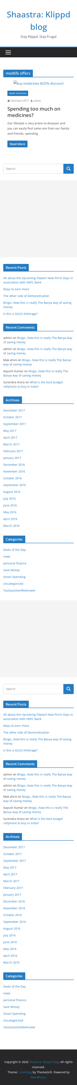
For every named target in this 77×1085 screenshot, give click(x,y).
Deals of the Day (14, 550)
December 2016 (14, 465)
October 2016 (12, 478)
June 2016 (10, 505)
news (6, 556)
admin (37, 100)
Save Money (11, 570)
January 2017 (12, 458)
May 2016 (9, 512)
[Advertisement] (38, 218)
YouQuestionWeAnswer (19, 590)
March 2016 (11, 526)
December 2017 (14, 410)
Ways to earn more (16, 289)
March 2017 (11, 444)
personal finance (14, 563)
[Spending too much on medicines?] (38, 84)
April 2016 (10, 519)
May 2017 (9, 431)
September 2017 (14, 424)
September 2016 (14, 485)
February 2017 (13, 451)
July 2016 (9, 498)
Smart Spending (17, 93)
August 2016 (11, 492)
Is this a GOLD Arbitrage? (20, 314)
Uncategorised (13, 584)
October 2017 (12, 417)
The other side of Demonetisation (26, 296)
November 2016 (14, 471)
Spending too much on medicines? (33, 111)
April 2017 (10, 437)
